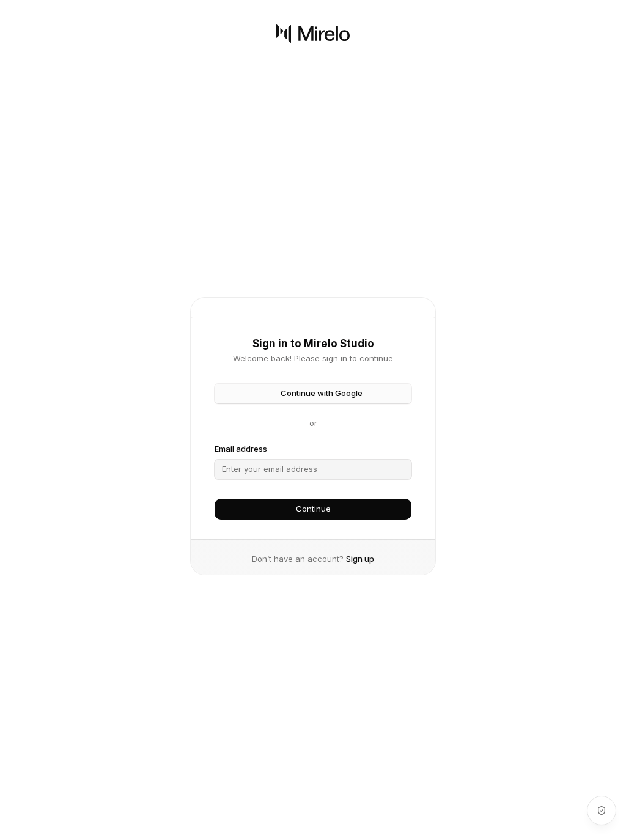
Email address (241, 449)
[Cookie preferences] (601, 810)
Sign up (360, 559)
